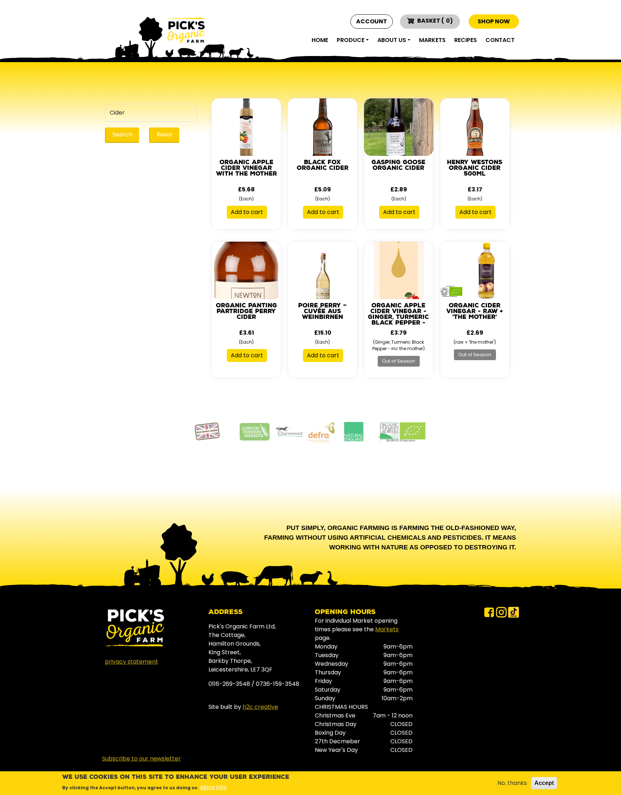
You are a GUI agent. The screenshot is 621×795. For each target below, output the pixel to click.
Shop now (494, 21)
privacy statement (131, 661)
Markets (432, 40)
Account (371, 21)
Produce (350, 40)
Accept (544, 783)
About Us (391, 40)
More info (213, 787)
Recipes (465, 40)
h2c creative (260, 707)
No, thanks (512, 783)
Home (320, 40)
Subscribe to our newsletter (141, 758)
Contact (500, 40)
